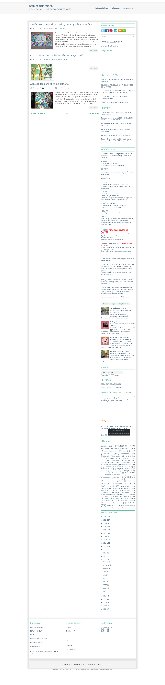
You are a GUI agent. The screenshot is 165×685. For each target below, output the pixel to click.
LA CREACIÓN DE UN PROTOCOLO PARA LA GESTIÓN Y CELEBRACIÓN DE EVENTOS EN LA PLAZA (118, 92)
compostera (109, 462)
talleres (131, 502)
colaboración (111, 460)
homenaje (129, 481)
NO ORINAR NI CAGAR (108, 203)
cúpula (130, 467)
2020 (105, 537)
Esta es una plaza (41, 6)
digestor (120, 469)
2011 (105, 599)
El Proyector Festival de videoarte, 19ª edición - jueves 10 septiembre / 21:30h (122, 324)
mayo (104, 578)
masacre (115, 490)
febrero (105, 588)
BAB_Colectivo (105, 456)
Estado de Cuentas (36, 642)
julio (104, 572)
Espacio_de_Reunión (112, 475)
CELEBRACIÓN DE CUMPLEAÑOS (111, 243)
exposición (104, 477)
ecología (125, 471)
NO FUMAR (104, 211)
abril (104, 581)
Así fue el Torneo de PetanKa (119, 351)
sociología (118, 503)
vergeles (130, 506)
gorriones (120, 481)
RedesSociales (116, 500)
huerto (131, 483)
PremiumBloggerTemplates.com (89, 669)
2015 (105, 553)
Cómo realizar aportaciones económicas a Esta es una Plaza (120, 338)
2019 (105, 540)
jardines (104, 488)
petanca (116, 496)
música (127, 492)
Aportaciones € (129, 8)
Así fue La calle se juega (118, 308)
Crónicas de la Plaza (127, 464)
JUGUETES (104, 230)
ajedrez (106, 451)
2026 (105, 517)
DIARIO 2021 (105, 629)
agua (133, 448)
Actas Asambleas (35, 646)
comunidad (104, 465)
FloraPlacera (118, 479)
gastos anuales (130, 479)
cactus (112, 458)
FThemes (61, 669)
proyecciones (119, 498)
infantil (111, 486)
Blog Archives (123, 304)
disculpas (130, 469)
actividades (61, 28)
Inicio (32, 17)
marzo (105, 585)
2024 (105, 523)
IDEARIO (32, 635)
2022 (105, 530)
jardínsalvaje (116, 489)
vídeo (106, 397)
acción (103, 446)
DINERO (103, 217)
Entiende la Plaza (101, 8)
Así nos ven (116, 8)
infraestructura (125, 486)
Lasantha (77, 669)
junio (104, 575)
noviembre (106, 565)
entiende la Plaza (116, 473)
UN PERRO (104, 192)
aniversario (114, 451)
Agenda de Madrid (120, 448)
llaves (102, 490)
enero (105, 591)
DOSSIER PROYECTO (36, 627)
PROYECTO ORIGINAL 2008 (38, 639)
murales (117, 493)
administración (105, 448)
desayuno (104, 469)
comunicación (125, 462)
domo (103, 471)
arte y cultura (69, 88)
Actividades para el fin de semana (49, 84)
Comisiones (69, 635)
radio (133, 498)
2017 (104, 546)
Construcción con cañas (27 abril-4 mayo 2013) (56, 55)
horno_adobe (105, 483)
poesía (125, 496)
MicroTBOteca (126, 490)
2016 (105, 550)
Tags (113, 304)
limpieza (127, 488)
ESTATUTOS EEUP (36, 631)
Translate (116, 375)
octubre (105, 568)
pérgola (65, 59)
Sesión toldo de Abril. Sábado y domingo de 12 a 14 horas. (62, 24)
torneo (115, 506)
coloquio (124, 460)
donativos (113, 471)
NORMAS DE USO (71, 631)
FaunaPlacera (115, 477)
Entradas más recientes (38, 113)
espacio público (129, 473)
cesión (127, 458)
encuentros (104, 473)
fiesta (124, 477)
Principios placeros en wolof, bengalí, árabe (114, 102)
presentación (108, 498)
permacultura (108, 496)
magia (108, 490)
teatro (76, 88)
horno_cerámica (119, 483)
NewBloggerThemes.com (105, 669)
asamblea (125, 453)
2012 (105, 596)
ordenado (104, 158)
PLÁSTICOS (104, 182)
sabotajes (108, 503)
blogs (107, 458)
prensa (132, 496)
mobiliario (59, 59)
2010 (105, 603)
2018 (105, 543)
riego (133, 500)
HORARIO (68, 627)
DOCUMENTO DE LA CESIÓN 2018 (111, 384)
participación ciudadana (108, 494)
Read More (93, 50)
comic (133, 460)
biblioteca (117, 456)
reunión (125, 500)
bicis (133, 456)
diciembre (106, 562)
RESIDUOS (104, 161)
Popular (105, 304)
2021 (105, 533)
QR (128, 498)
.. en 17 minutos (71, 649)
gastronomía (108, 481)
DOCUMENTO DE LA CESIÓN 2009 (111, 388)
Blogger (98, 664)
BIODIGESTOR (105, 179)
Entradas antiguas (93, 113)
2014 (105, 556)
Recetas (106, 500)
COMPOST (104, 169)
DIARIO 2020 (105, 631)
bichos (125, 456)
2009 (105, 606)
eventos (130, 475)
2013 (105, 559)
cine (133, 458)
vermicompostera (106, 508)
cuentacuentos (119, 467)
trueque (121, 506)
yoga (119, 508)
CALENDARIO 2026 (107, 627)
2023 (105, 527)
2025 (105, 520)
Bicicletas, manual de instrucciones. (112, 240)
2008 (105, 609)
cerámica (120, 458)
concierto (113, 465)
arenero (124, 451)
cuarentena (108, 467)
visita (115, 508)
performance (122, 494)
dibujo (113, 469)
